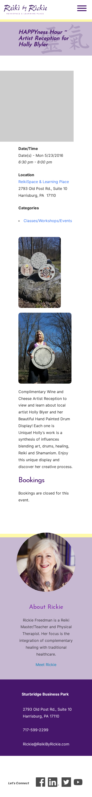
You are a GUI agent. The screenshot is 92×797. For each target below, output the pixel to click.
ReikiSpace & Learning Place (43, 181)
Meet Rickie (46, 664)
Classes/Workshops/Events (48, 220)
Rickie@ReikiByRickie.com (46, 744)
